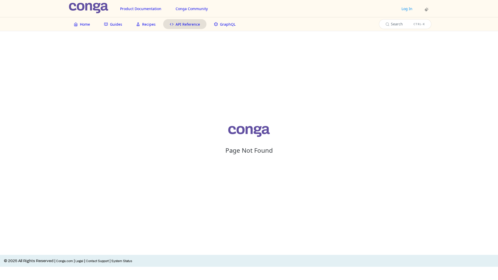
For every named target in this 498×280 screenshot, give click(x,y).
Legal (79, 261)
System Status (121, 261)
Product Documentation (140, 8)
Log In (407, 8)
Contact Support (97, 261)
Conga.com (64, 261)
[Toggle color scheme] (426, 9)
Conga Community (192, 8)
